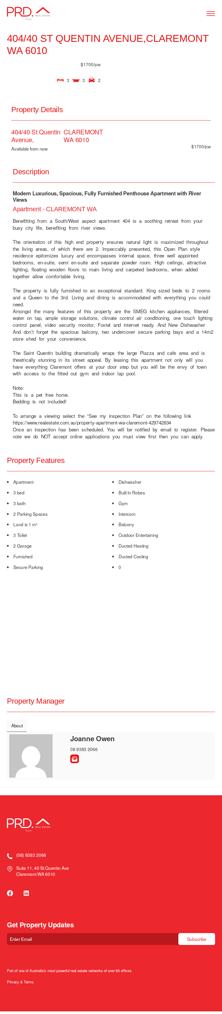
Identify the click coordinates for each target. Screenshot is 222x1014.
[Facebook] (10, 893)
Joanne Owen (92, 738)
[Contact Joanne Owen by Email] (74, 759)
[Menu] (210, 13)
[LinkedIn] (26, 893)
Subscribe (196, 939)
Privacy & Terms (20, 982)
